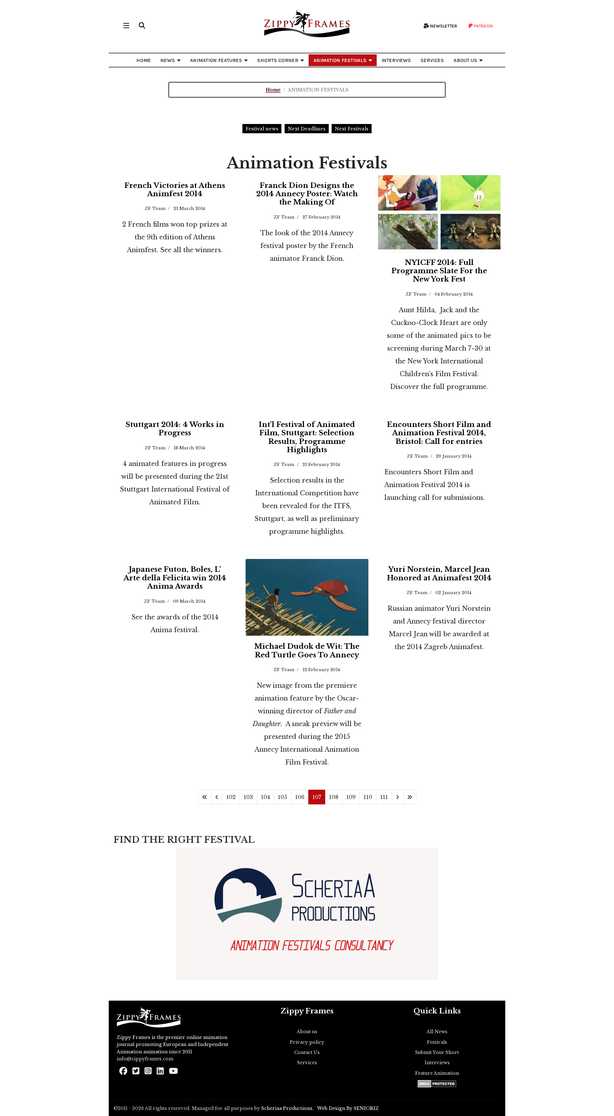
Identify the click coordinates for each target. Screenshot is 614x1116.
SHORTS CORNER (277, 60)
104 (265, 797)
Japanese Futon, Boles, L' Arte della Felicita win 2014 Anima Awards (174, 578)
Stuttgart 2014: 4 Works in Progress (175, 428)
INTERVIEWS (396, 60)
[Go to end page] (409, 797)
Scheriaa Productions (286, 1108)
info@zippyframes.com (145, 1059)
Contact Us (307, 1052)
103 (248, 797)
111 (384, 797)
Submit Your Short (437, 1052)
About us (307, 1032)
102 (231, 797)
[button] (142, 25)
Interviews (437, 1063)
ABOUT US (465, 60)
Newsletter (443, 26)
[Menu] (126, 25)
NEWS (168, 60)
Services (307, 1063)
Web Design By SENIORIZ (348, 1108)
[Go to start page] (204, 797)
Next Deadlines (307, 129)
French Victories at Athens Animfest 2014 (174, 189)
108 (333, 797)
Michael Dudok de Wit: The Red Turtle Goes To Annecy (306, 650)
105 (282, 797)
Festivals (437, 1042)
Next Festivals (351, 129)
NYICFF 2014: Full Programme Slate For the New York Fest (439, 271)
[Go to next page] (397, 797)
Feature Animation (437, 1073)
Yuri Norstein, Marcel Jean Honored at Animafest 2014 (439, 573)
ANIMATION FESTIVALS (339, 60)
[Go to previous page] (217, 797)
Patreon (483, 26)
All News (437, 1032)
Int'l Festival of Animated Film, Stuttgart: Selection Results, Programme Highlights (307, 437)
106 (299, 797)
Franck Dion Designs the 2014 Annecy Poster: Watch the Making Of (307, 194)
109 (351, 797)
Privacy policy (307, 1042)
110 (368, 797)
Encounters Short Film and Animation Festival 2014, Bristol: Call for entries (439, 433)
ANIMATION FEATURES (216, 60)
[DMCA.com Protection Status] (437, 1084)
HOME (143, 60)
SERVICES (432, 60)
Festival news (262, 129)
